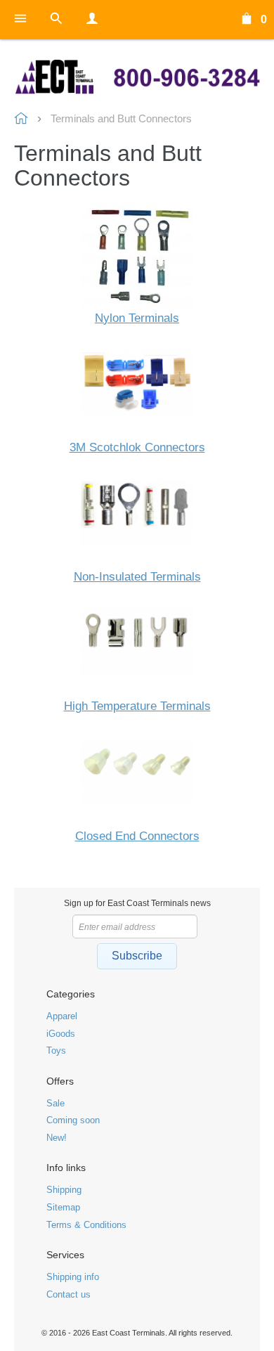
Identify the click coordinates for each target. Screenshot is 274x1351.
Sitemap (63, 1207)
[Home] (137, 77)
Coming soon (73, 1120)
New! (56, 1137)
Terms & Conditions (86, 1225)
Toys (56, 1050)
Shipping (63, 1189)
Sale (55, 1103)
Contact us (68, 1294)
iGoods (60, 1033)
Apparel (61, 1016)
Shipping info (72, 1277)
